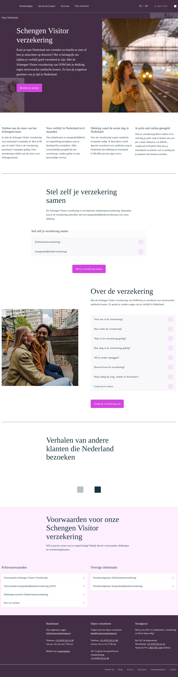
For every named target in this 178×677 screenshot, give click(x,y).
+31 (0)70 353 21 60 (109, 640)
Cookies (173, 670)
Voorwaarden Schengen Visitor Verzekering (25, 577)
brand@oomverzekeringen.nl (104, 633)
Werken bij (109, 670)
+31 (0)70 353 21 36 (100, 658)
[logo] (11, 640)
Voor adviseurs (82, 6)
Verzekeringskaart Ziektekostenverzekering (114, 577)
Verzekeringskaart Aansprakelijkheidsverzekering (117, 586)
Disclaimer (142, 670)
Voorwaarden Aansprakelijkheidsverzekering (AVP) (30, 586)
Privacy (130, 670)
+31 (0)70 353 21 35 (156, 644)
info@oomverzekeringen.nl (58, 633)
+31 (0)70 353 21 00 (64, 640)
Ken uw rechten (12, 602)
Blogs (120, 670)
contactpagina (63, 651)
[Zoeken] (175, 6)
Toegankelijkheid (158, 670)
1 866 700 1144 (155, 648)
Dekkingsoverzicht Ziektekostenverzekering (26, 594)
